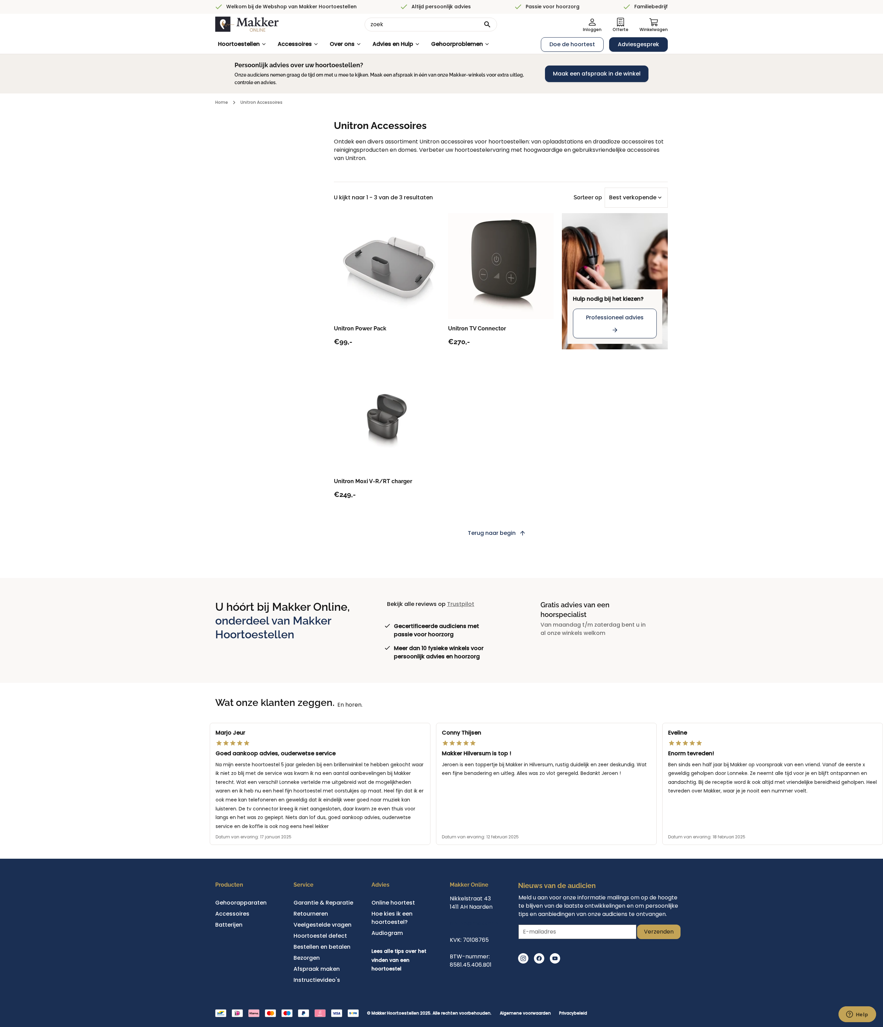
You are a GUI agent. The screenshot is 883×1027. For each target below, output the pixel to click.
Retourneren (311, 914)
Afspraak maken (317, 969)
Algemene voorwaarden (525, 1013)
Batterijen (228, 925)
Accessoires (295, 44)
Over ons (342, 44)
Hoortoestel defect (320, 936)
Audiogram (387, 933)
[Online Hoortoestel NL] (247, 24)
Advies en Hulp (393, 44)
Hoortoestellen (239, 44)
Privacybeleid (573, 1013)
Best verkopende (632, 197)
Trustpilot (460, 604)
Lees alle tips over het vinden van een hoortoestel (398, 960)
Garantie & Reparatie (323, 903)
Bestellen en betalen (322, 947)
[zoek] (487, 24)
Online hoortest (393, 903)
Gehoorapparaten (241, 903)
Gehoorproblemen (457, 44)
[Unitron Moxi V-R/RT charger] (387, 419)
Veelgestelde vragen (322, 925)
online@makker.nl (474, 923)
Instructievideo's (317, 980)
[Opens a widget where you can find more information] (857, 1015)
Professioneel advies (615, 317)
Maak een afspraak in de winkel (597, 74)
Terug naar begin (492, 533)
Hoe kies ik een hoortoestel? (392, 918)
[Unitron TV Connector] (501, 266)
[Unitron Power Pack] (387, 266)
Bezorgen (307, 958)
